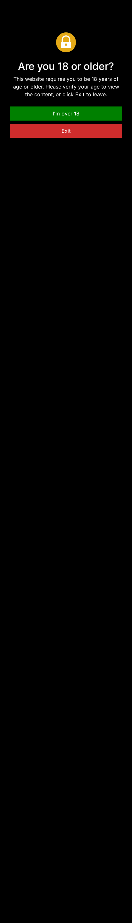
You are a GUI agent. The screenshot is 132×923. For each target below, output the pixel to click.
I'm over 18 (66, 113)
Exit (66, 131)
